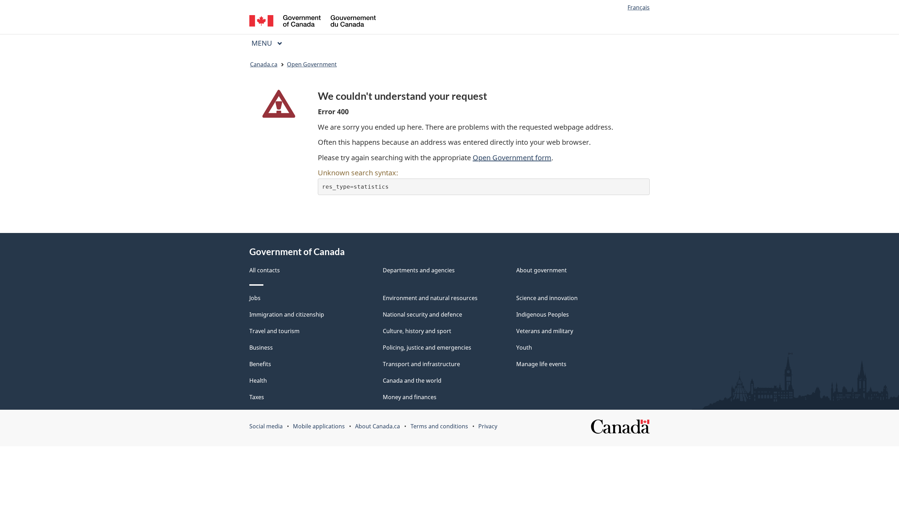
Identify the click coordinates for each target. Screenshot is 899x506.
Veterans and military (544, 331)
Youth (524, 347)
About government (541, 270)
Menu (262, 43)
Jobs (255, 298)
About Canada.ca (377, 426)
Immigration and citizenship (286, 314)
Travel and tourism (274, 331)
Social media (266, 426)
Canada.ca (263, 64)
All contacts (264, 270)
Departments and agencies (419, 270)
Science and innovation (547, 298)
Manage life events (541, 364)
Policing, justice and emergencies (427, 347)
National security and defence (422, 314)
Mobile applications (319, 426)
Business (261, 347)
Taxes (256, 397)
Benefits (260, 364)
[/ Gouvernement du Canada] (312, 22)
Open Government (312, 64)
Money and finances (410, 397)
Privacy (487, 426)
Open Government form (512, 157)
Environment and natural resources (430, 298)
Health (258, 380)
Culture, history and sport (417, 331)
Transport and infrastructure (421, 364)
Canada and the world (412, 380)
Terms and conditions (439, 426)
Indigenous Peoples (542, 314)
